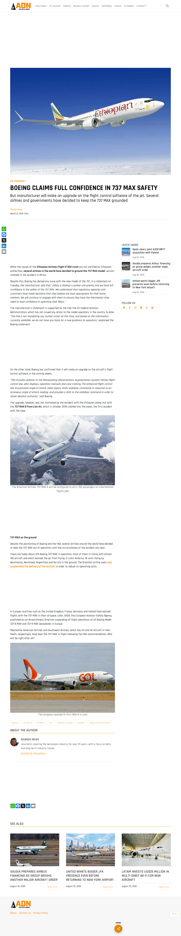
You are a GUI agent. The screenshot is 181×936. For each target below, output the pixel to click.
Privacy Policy (40, 913)
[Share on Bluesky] (152, 308)
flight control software (100, 722)
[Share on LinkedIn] (141, 308)
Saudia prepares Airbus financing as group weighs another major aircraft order (151, 267)
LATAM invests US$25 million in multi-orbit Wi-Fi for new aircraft (145, 876)
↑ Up (174, 913)
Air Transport (17, 181)
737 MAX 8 (27, 722)
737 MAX (40, 722)
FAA (50, 722)
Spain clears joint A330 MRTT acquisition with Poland (148, 251)
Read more (52, 886)
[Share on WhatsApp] (146, 308)
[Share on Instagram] (135, 308)
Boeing (15, 722)
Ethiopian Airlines (65, 722)
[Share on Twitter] (129, 308)
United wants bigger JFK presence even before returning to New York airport (150, 284)
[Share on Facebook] (124, 308)
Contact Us (25, 913)
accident (81, 722)
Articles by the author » (34, 753)
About (13, 913)
